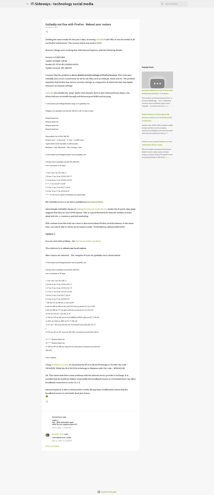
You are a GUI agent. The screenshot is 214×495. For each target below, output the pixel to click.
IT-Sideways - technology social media (62, 4)
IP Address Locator (59, 365)
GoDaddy (100, 39)
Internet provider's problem (88, 241)
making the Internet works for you (91, 209)
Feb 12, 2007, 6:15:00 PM (62, 441)
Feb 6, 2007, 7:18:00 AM (61, 428)
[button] (46, 31)
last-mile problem (95, 202)
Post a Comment (52, 446)
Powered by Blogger (108, 492)
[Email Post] (46, 397)
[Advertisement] (90, 469)
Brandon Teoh (58, 434)
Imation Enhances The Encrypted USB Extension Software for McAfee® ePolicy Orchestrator (157, 117)
